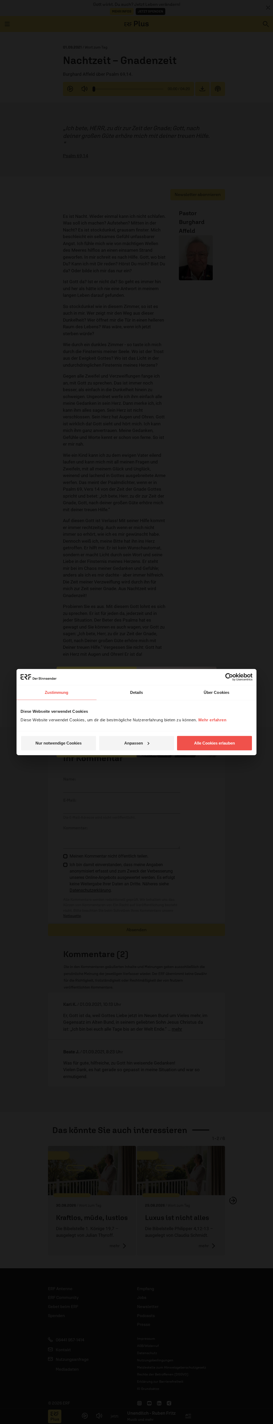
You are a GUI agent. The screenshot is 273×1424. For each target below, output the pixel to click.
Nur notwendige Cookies (58, 743)
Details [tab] (136, 692)
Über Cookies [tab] (216, 692)
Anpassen (133, 743)
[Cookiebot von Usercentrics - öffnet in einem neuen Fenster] (229, 677)
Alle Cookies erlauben (214, 743)
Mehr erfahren (212, 719)
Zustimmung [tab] (57, 692)
